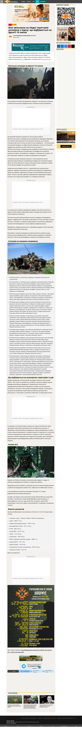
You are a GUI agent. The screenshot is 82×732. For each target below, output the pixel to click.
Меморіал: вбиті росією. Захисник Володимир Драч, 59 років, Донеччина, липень (46, 705)
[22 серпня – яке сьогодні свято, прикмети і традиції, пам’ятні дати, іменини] (14, 700)
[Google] (65, 46)
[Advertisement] (31, 117)
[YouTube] (69, 46)
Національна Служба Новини (23, 35)
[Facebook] (58, 46)
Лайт (37, 1)
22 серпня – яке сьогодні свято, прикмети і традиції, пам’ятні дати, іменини (14, 705)
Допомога (42, 1)
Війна (15, 24)
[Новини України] (11, 1)
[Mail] (73, 46)
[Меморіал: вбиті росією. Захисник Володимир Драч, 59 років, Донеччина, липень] (47, 700)
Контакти (40, 718)
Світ (33, 1)
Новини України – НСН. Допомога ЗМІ (29, 718)
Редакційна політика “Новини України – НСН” (66, 718)
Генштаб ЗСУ (46, 59)
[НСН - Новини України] (31, 666)
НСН (21, 59)
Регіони (29, 1)
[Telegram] (62, 46)
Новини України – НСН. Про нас (49, 718)
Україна (23, 1)
